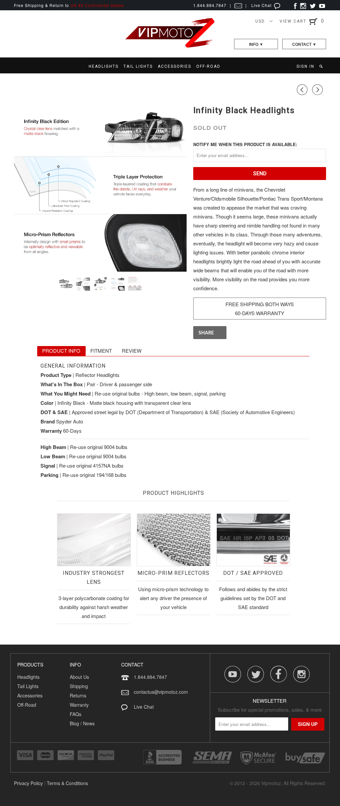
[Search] (321, 66)
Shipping (79, 686)
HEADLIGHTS (104, 66)
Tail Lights (28, 686)
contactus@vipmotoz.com (161, 691)
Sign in (305, 66)
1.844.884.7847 (150, 676)
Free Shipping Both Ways (259, 304)
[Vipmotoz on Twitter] (312, 5)
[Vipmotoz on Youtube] (322, 5)
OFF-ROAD (208, 66)
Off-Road (26, 704)
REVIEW (131, 350)
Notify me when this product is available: (245, 144)
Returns (78, 695)
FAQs (75, 714)
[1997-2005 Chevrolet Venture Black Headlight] (100, 185)
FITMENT (101, 350)
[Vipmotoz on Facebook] (295, 5)
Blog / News (82, 723)
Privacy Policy (28, 783)
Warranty (79, 704)
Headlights (28, 676)
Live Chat (262, 5)
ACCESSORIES (174, 66)
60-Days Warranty (259, 313)
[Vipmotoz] (170, 46)
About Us (79, 676)
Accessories (29, 695)
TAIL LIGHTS (138, 66)
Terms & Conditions (67, 783)
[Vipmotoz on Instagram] (303, 5)
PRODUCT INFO (61, 350)
